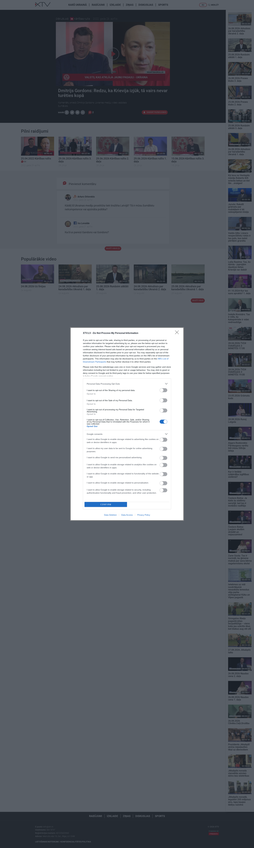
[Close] (178, 333)
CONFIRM (105, 504)
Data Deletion (110, 515)
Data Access (127, 515)
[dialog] (127, 424)
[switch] (163, 390)
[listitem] (127, 383)
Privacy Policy (143, 515)
